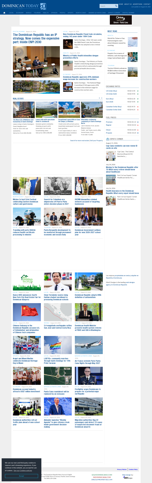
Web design (126, 475)
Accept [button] (21, 476)
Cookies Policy (133, 469)
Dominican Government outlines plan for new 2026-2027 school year (88, 232)
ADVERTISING (137, 4)
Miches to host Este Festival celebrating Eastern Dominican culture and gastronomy (25, 202)
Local (11, 13)
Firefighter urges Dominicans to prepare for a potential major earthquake (88, 391)
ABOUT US (128, 4)
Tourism (37, 13)
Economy (19, 13)
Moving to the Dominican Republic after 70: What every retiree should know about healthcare (122, 169)
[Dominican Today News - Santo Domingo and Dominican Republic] (24, 6)
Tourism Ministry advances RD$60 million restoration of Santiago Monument (117, 70)
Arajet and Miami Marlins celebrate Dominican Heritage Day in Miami (25, 361)
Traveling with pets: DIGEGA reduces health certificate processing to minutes (24, 232)
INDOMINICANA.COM (102, 477)
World (28, 13)
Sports (70, 13)
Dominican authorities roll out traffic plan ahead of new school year (26, 422)
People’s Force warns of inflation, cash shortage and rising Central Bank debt (117, 55)
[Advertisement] (57, 20)
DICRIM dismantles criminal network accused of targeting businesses (87, 202)
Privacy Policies (122, 469)
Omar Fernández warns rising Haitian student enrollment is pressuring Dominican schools (56, 297)
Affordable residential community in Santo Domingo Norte (91, 121)
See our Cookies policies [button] (23, 470)
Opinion (54, 13)
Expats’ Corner (114, 13)
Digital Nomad (128, 13)
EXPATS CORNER (116, 139)
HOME (121, 4)
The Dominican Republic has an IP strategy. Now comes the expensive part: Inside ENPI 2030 (36, 38)
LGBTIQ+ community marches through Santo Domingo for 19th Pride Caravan (57, 361)
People (62, 13)
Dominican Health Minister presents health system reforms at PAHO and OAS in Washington (88, 328)
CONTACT (147, 4)
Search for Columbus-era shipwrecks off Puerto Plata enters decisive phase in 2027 (56, 202)
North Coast (81, 13)
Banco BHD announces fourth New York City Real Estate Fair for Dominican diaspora (27, 297)
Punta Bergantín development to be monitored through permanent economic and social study (57, 232)
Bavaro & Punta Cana (97, 13)
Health (45, 13)
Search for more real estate (79, 140)
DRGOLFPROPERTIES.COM (101, 480)
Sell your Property (96, 140)
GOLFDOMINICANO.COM (102, 475)
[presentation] (99, 97)
